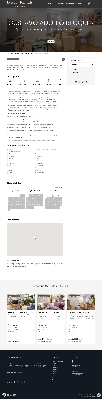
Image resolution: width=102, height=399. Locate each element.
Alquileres (61, 4)
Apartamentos (51, 4)
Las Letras (54, 382)
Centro (54, 365)
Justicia (54, 373)
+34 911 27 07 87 (78, 361)
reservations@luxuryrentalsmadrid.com (84, 363)
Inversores (78, 4)
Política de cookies (57, 390)
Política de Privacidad (45, 390)
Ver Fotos (51, 41)
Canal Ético (16, 390)
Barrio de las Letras (26, 54)
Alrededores (55, 379)
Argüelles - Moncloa (57, 361)
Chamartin (55, 367)
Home (8, 54)
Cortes (54, 371)
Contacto (77, 374)
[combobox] (93, 4)
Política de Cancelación (26, 390)
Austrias (54, 363)
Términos (36, 390)
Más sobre (40, 367)
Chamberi (54, 369)
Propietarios (70, 4)
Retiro (53, 375)
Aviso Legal (10, 390)
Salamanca (55, 377)
